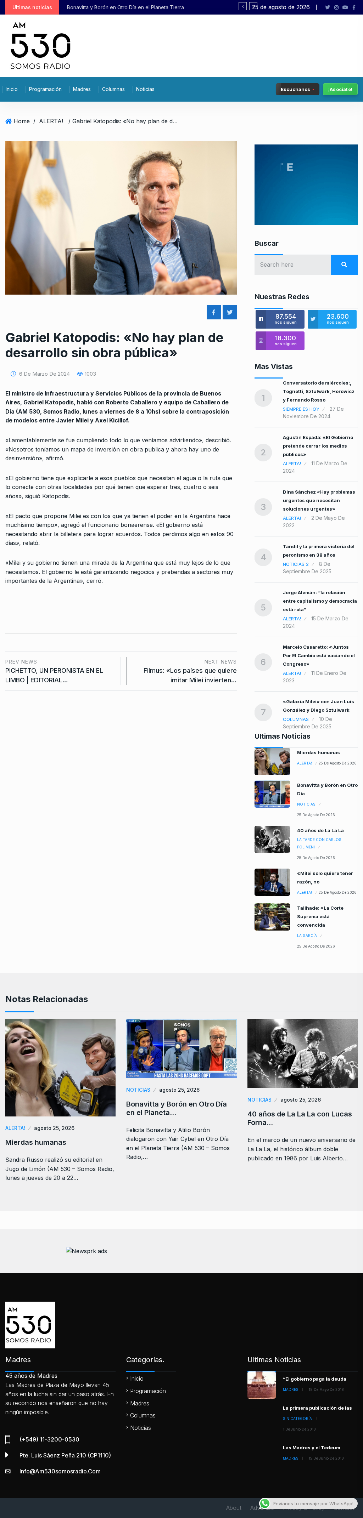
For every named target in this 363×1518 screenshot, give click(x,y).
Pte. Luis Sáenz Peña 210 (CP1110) (65, 1455)
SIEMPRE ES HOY (301, 409)
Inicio (12, 89)
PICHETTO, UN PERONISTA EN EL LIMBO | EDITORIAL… (54, 671)
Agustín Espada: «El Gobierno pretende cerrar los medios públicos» (318, 445)
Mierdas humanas (318, 752)
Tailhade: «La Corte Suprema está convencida (320, 916)
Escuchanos (295, 89)
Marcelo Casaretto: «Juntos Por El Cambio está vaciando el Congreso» (319, 655)
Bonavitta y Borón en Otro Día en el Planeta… (176, 1108)
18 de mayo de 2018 (326, 1389)
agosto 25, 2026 (54, 1128)
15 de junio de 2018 (326, 1458)
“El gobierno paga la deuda (314, 1379)
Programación (45, 89)
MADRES (290, 1389)
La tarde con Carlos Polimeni (319, 843)
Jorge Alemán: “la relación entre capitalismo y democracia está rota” (320, 601)
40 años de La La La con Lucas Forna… (299, 1118)
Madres (82, 89)
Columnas (113, 89)
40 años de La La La (320, 830)
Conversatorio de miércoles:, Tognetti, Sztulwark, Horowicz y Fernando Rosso (318, 391)
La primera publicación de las (317, 1408)
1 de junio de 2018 (299, 1429)
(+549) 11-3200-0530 (49, 1439)
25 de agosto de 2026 (338, 763)
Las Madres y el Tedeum (311, 1447)
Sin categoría (297, 1418)
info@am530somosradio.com (60, 1471)
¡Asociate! (340, 89)
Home (21, 121)
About (233, 1507)
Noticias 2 (296, 564)
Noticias (145, 89)
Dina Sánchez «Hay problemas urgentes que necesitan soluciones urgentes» (319, 500)
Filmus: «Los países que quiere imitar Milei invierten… (190, 671)
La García (307, 935)
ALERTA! (51, 121)
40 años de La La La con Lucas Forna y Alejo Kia (140, 7)
